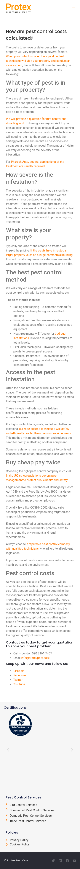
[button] (73, 8)
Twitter (18, 680)
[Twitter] (53, 860)
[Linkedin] (60, 860)
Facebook (19, 675)
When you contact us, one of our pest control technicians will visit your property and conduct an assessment (38, 61)
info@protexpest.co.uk (35, 658)
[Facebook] (67, 860)
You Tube (19, 684)
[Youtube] (74, 860)
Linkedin (18, 671)
